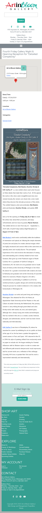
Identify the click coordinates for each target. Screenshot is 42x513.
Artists (21, 445)
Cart (20, 468)
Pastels (4, 431)
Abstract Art (5, 415)
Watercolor (5, 435)
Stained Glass (23, 433)
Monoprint (22, 426)
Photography (23, 431)
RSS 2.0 (16, 370)
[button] (15, 81)
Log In (4, 466)
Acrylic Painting (24, 415)
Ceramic (21, 417)
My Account (22, 466)
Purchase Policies (24, 452)
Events (9, 75)
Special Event (7, 121)
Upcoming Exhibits (7, 456)
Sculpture (5, 433)
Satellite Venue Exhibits (9, 454)
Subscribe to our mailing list (22, 393)
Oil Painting (23, 428)
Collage (4, 419)
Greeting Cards (6, 424)
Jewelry (21, 424)
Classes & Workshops (9, 447)
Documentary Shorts (25, 450)
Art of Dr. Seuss (7, 450)
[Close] (23, 68)
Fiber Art (4, 422)
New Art (4, 428)
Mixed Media (6, 426)
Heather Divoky (8, 294)
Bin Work (4, 417)
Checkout (4, 468)
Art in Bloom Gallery (9, 109)
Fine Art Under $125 (25, 422)
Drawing (22, 419)
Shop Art (22, 454)
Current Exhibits (24, 447)
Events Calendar (7, 452)
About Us (4, 445)
